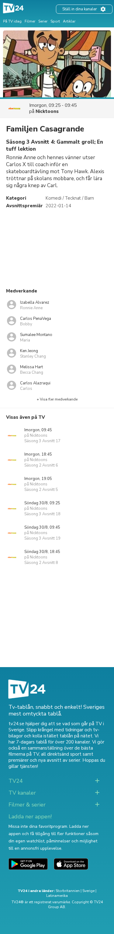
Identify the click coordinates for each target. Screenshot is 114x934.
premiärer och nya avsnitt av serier (44, 760)
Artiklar (69, 21)
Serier (42, 21)
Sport (55, 21)
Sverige (88, 890)
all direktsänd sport (61, 754)
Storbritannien (68, 890)
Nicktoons (47, 111)
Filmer (30, 21)
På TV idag (12, 21)
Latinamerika (57, 895)
